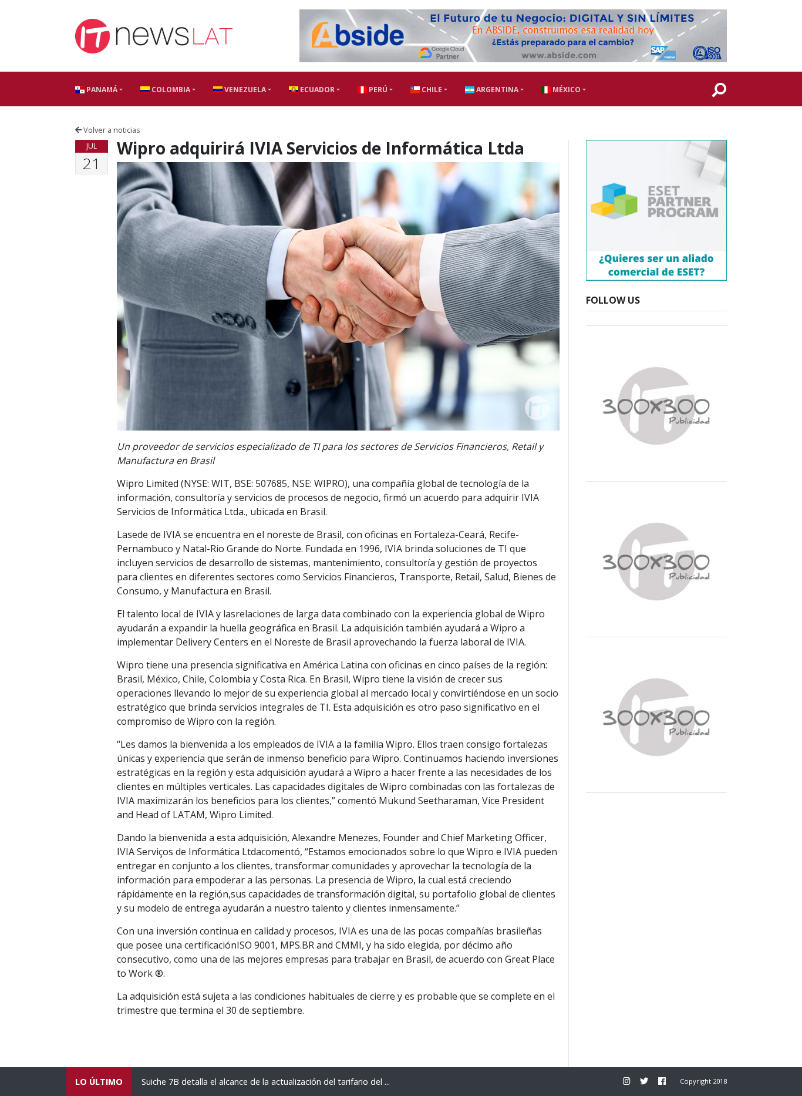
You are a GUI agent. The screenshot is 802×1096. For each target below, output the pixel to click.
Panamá (101, 90)
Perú (377, 90)
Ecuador (316, 90)
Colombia (170, 90)
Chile (431, 90)
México (566, 90)
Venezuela (244, 90)
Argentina (496, 90)
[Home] (153, 36)
